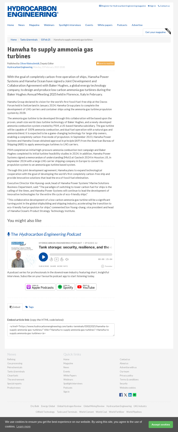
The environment (15, 379)
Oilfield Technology (45, 411)
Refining (11, 359)
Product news (14, 387)
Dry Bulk (35, 406)
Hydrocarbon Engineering (19, 67)
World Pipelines (134, 411)
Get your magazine (155, 32)
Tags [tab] (31, 306)
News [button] (21, 24)
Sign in (153, 6)
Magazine (34, 24)
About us (124, 363)
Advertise (137, 24)
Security (124, 383)
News (66, 367)
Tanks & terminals (16, 371)
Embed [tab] (16, 306)
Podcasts (122, 24)
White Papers (69, 375)
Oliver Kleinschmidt (29, 63)
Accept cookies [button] (161, 424)
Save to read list (106, 63)
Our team (124, 371)
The (45, 234)
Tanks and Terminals (67, 411)
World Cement (86, 411)
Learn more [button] (24, 426)
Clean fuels (12, 375)
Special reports (14, 383)
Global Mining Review (93, 406)
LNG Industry (140, 406)
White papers (105, 24)
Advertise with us (128, 367)
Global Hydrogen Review (69, 406)
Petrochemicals (14, 367)
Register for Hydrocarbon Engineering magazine (123, 6)
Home (10, 24)
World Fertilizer (116, 411)
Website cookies (128, 387)
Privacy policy (126, 375)
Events (89, 24)
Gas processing (14, 363)
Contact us (165, 6)
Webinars (49, 24)
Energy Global (48, 406)
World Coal (101, 411)
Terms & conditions (129, 379)
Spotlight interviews (70, 24)
